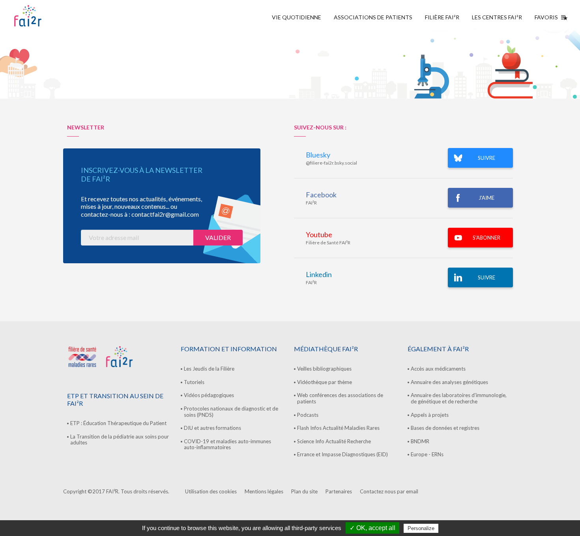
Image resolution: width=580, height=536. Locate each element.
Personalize (421, 528)
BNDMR (420, 441)
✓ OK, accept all (372, 528)
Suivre (486, 277)
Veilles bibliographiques (324, 368)
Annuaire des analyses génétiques (449, 382)
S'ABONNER (486, 237)
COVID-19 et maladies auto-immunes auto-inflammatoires (227, 444)
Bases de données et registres (445, 428)
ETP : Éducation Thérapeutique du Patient (118, 423)
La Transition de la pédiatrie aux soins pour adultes (119, 439)
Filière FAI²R (442, 17)
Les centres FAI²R (497, 17)
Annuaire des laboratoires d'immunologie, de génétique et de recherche (459, 398)
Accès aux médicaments (438, 368)
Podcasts (307, 415)
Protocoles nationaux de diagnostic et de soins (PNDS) (231, 411)
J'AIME (486, 198)
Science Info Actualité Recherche (334, 441)
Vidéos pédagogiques (209, 395)
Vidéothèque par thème (324, 382)
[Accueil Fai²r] (48, 16)
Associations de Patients (373, 17)
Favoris (546, 17)
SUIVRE (486, 158)
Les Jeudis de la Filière (209, 368)
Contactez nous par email (389, 491)
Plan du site (304, 491)
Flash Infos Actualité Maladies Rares (338, 428)
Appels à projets (430, 415)
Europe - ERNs (427, 454)
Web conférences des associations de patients (340, 398)
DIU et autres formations (212, 428)
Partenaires (339, 491)
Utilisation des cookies (211, 491)
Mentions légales (264, 491)
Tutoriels (194, 382)
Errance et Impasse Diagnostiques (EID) (342, 454)
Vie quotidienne (296, 17)
